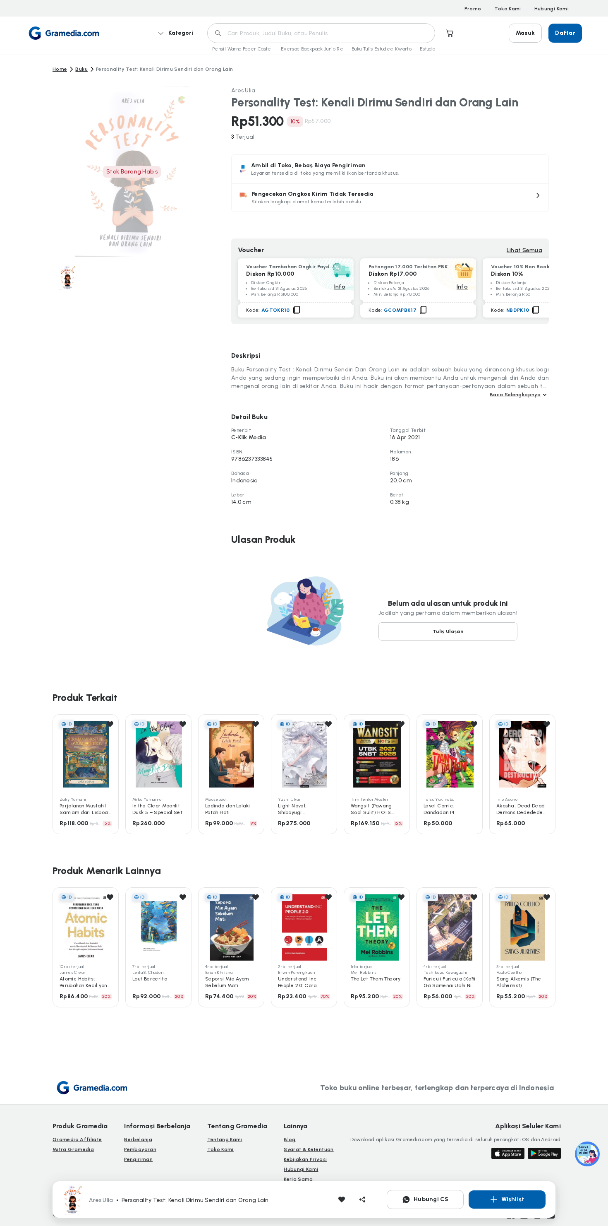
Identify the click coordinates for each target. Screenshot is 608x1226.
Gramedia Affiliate (77, 1139)
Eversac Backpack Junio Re (312, 49)
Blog (289, 1139)
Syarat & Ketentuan (308, 1149)
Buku (81, 69)
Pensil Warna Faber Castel (242, 49)
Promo (472, 9)
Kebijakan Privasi (305, 1159)
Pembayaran (140, 1149)
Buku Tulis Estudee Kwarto (382, 49)
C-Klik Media (248, 437)
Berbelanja (138, 1139)
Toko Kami (507, 9)
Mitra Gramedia (73, 1149)
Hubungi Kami (551, 9)
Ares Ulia (243, 90)
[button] (390, 197)
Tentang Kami (224, 1139)
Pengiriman (138, 1159)
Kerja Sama (298, 1179)
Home (60, 69)
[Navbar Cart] (450, 33)
